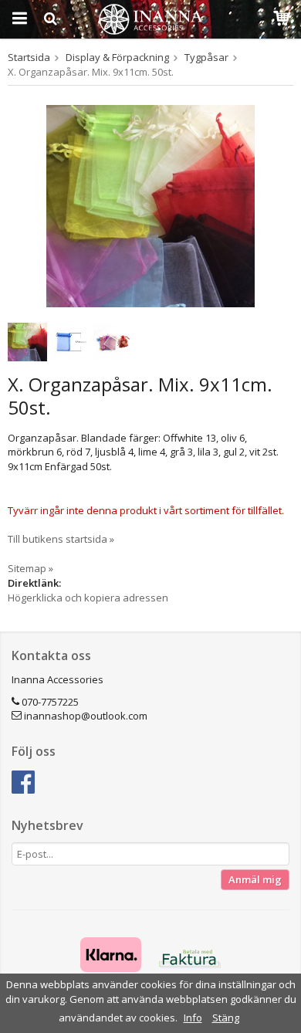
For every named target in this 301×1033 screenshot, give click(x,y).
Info (193, 1018)
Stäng (225, 1018)
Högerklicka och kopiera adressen (88, 598)
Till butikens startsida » (61, 539)
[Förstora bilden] (150, 205)
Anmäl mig (255, 879)
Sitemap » (30, 568)
